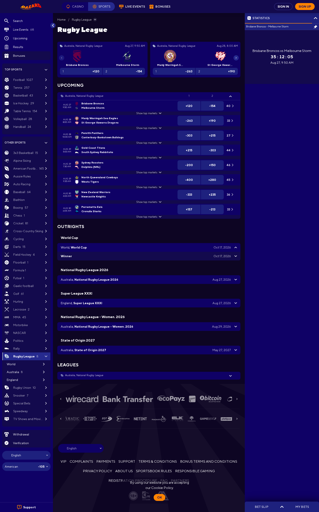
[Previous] (61, 57)
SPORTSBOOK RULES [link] (154, 471)
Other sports (15, 142)
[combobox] (26, 455)
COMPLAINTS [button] (81, 461)
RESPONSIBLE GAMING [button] (195, 471)
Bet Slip (261, 507)
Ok (159, 497)
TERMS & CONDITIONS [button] (157, 461)
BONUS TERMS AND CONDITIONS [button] (208, 461)
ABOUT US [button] (124, 471)
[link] (31, 6)
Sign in (283, 6)
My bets (302, 507)
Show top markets (146, 113)
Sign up (305, 6)
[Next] (236, 57)
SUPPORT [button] (126, 461)
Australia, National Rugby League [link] (84, 95)
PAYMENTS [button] (105, 461)
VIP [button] (63, 461)
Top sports (13, 69)
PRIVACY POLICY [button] (97, 471)
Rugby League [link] (82, 19)
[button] (75, 6)
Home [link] (61, 19)
